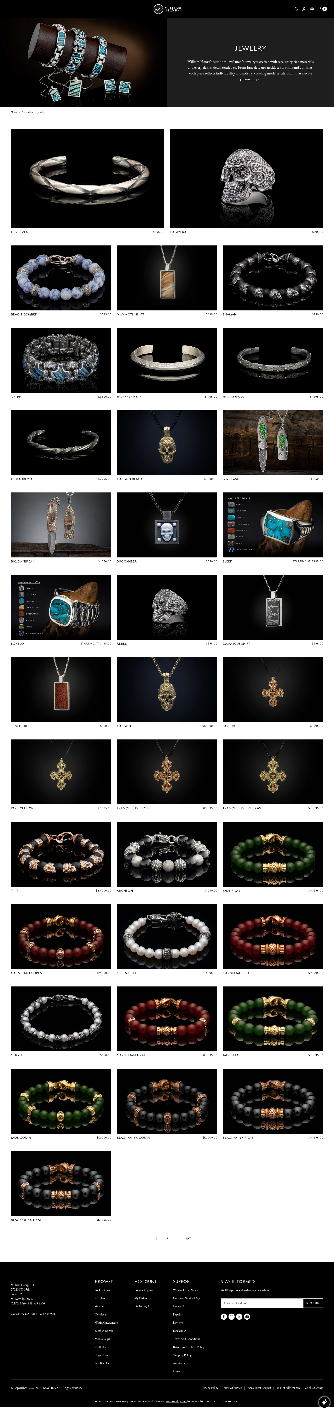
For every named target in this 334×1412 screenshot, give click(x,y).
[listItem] (286, 1388)
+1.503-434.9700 (45, 1314)
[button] (296, 9)
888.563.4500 (36, 1303)
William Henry (48, 1388)
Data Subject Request (258, 1388)
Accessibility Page (176, 1401)
